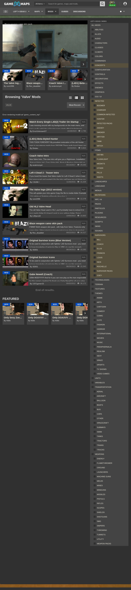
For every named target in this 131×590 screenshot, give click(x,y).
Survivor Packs (104, 271)
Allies (98, 34)
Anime (99, 298)
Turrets (101, 535)
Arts (99, 302)
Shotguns (102, 517)
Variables (100, 383)
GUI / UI (98, 97)
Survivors (100, 235)
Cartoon (101, 307)
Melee (100, 481)
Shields (101, 512)
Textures (100, 289)
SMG (99, 521)
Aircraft (101, 396)
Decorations (101, 79)
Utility (100, 539)
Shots (100, 177)
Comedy (101, 311)
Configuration (102, 70)
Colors (99, 56)
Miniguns (101, 490)
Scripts (99, 222)
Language (100, 186)
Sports (100, 365)
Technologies (102, 280)
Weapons (99, 454)
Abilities (99, 30)
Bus (99, 409)
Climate (99, 52)
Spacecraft (103, 423)
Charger (101, 110)
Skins (97, 226)
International (104, 334)
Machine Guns (104, 477)
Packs (98, 204)
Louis (99, 258)
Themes (98, 293)
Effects (99, 83)
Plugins (99, 213)
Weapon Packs (104, 544)
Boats (100, 405)
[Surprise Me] (122, 11)
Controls (100, 74)
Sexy (99, 356)
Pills (99, 173)
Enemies (99, 88)
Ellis (99, 249)
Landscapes (101, 182)
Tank (99, 141)
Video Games (103, 374)
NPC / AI (98, 199)
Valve (8, 105)
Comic (100, 316)
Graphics (99, 92)
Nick (99, 262)
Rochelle (102, 266)
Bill (99, 240)
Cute (99, 320)
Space (100, 360)
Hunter (100, 119)
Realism (101, 351)
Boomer (101, 106)
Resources (100, 217)
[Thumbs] (82, 97)
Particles (100, 208)
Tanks (100, 436)
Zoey (99, 275)
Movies (100, 338)
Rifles (100, 503)
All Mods (95, 25)
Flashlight (102, 159)
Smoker (101, 132)
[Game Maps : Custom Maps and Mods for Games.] (17, 4)
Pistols (101, 499)
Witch (100, 146)
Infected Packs (104, 123)
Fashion (101, 325)
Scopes (100, 508)
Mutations (100, 195)
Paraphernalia (104, 347)
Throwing (102, 530)
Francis (101, 253)
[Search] (102, 3)
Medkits (101, 164)
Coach (100, 244)
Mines (100, 485)
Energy (100, 459)
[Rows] (76, 97)
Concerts (100, 65)
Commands (100, 61)
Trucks (100, 450)
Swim (99, 432)
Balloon (101, 401)
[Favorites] (5, 11)
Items (98, 150)
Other (100, 168)
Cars (99, 414)
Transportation (103, 387)
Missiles (101, 494)
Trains (100, 445)
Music (100, 342)
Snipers (101, 526)
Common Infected (106, 114)
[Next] (83, 64)
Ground (101, 468)
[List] (70, 97)
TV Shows (101, 369)
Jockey (100, 128)
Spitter (101, 137)
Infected (99, 101)
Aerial (100, 392)
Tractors (102, 441)
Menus (98, 190)
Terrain (99, 284)
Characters (101, 43)
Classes (99, 48)
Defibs (100, 155)
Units (97, 378)
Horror (101, 329)
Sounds (99, 231)
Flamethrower (104, 463)
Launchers (102, 472)
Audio (98, 39)
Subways (101, 427)
